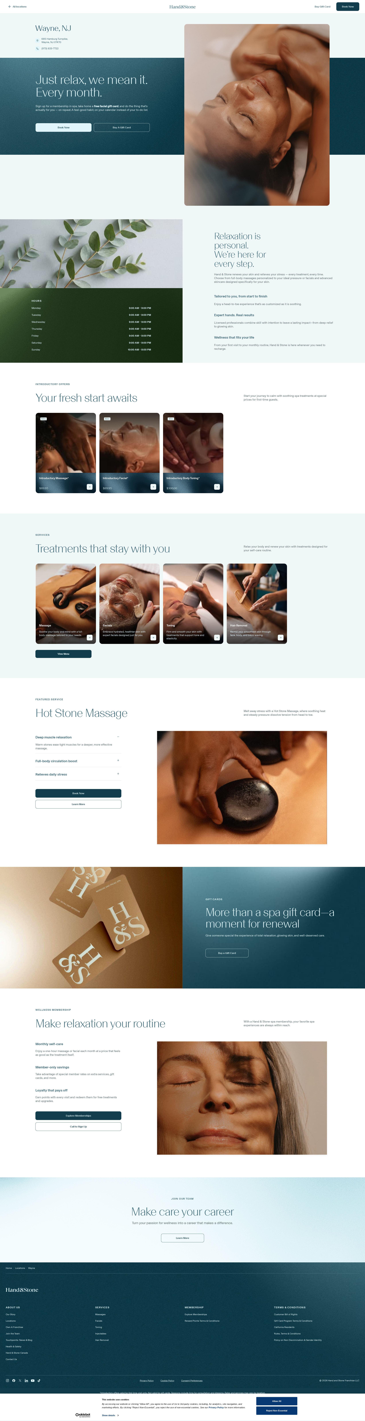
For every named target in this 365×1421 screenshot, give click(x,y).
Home (9, 1268)
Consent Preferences (192, 1380)
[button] (78, 737)
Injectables (100, 1333)
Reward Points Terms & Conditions (202, 1320)
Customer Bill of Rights (285, 1314)
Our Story (10, 1314)
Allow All (276, 1401)
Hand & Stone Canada (17, 1352)
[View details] (90, 487)
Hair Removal (102, 1340)
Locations (11, 1320)
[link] (66, 453)
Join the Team (13, 1333)
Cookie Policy (167, 1380)
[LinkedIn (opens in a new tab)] (26, 1380)
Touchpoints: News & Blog (19, 1340)
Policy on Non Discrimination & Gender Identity (298, 1340)
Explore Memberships (196, 1314)
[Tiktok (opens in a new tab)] (39, 1380)
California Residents (284, 1327)
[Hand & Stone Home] (22, 1290)
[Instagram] (7, 1380)
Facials (98, 1320)
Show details (108, 1415)
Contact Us (11, 1359)
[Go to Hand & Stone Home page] (183, 6)
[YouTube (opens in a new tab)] (32, 1380)
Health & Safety (13, 1346)
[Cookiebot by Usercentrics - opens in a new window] (82, 1415)
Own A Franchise (14, 1327)
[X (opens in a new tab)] (20, 1380)
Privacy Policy (147, 1380)
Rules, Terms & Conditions (287, 1333)
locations (20, 1268)
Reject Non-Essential (276, 1410)
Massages (100, 1314)
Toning (98, 1327)
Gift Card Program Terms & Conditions (293, 1320)
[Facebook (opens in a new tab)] (13, 1380)
